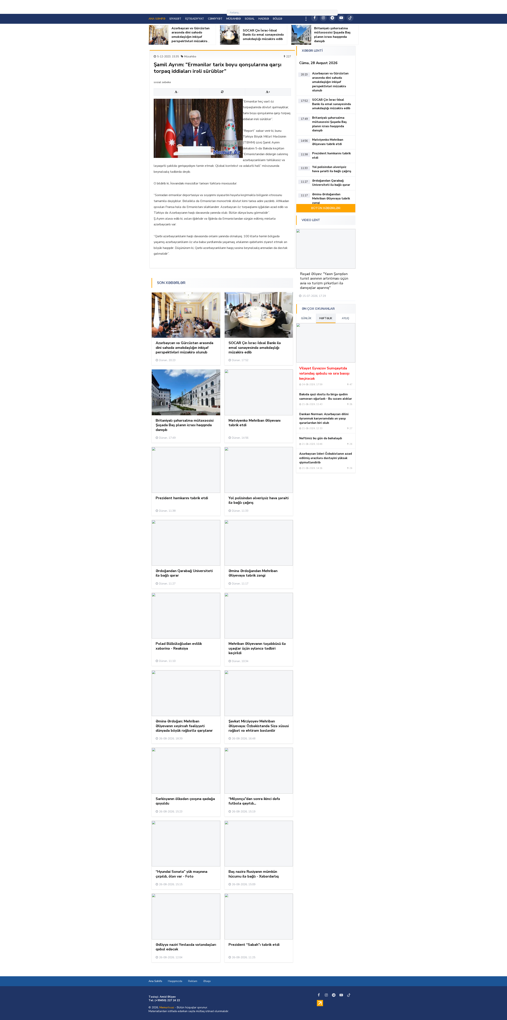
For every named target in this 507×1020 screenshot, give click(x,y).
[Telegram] (332, 17)
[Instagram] (323, 17)
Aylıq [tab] (345, 318)
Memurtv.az (166, 1007)
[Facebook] (314, 17)
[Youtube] (341, 17)
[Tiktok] (350, 17)
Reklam (192, 981)
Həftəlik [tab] (325, 318)
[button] (341, 220)
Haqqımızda (175, 981)
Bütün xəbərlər (325, 208)
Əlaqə (207, 981)
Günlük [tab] (306, 318)
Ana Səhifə (155, 981)
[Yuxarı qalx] (496, 1009)
